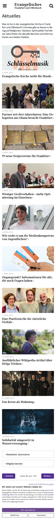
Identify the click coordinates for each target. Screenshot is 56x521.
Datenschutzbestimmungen (41, 484)
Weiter (47, 476)
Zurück (9, 476)
